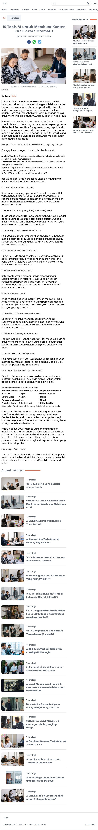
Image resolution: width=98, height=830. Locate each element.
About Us (42, 824)
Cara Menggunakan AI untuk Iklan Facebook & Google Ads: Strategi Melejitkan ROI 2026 (45, 614)
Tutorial (25, 9)
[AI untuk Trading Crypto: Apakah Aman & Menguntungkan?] (12, 795)
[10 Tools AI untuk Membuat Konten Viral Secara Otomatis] (12, 557)
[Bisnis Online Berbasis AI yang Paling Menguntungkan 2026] (12, 704)
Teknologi (14, 18)
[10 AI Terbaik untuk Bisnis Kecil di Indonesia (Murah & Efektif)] (12, 593)
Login (95, 3)
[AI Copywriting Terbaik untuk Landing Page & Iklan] (12, 539)
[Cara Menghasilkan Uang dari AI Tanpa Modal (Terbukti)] (12, 630)
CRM (34, 9)
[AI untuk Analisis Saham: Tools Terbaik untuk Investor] (12, 759)
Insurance (81, 9)
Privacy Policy (9, 824)
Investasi (14, 9)
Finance (52, 9)
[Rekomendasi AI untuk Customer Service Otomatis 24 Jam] (12, 667)
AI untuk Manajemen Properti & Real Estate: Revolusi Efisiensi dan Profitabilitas (45, 687)
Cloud (42, 9)
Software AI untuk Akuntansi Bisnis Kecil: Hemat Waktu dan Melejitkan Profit (46, 504)
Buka (14, 96)
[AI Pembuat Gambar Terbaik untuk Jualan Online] (12, 741)
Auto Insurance (66, 9)
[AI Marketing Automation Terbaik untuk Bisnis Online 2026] (12, 777)
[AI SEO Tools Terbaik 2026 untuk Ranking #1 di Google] (12, 648)
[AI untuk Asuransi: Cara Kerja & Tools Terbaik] (12, 520)
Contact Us (31, 824)
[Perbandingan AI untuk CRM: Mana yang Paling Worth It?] (12, 575)
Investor (20, 824)
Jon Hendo (22, 36)
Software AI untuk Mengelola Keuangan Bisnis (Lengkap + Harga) (42, 724)
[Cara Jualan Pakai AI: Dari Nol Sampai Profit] (12, 483)
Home (4, 9)
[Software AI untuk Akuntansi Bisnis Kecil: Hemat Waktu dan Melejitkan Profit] (12, 502)
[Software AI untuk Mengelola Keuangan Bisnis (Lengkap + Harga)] (12, 722)
